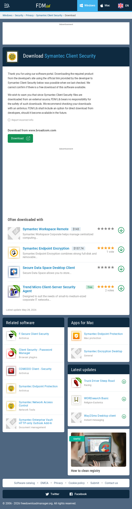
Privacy (30, 15)
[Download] (124, 382)
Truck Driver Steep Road (99, 380)
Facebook (81, 494)
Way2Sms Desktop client (100, 415)
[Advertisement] (66, 33)
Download (17, 138)
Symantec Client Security (49, 15)
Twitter (55, 494)
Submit (94, 483)
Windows (7, 15)
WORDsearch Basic (96, 398)
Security (19, 15)
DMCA (44, 483)
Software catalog (24, 483)
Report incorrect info (22, 120)
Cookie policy (77, 483)
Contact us (111, 483)
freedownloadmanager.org (37, 503)
